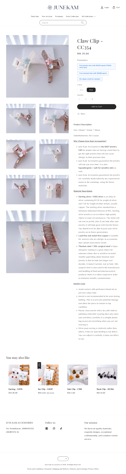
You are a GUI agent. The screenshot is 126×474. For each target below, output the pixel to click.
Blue (82, 90)
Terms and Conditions (35, 469)
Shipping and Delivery (61, 469)
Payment (48, 469)
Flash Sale (35, 16)
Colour (79, 85)
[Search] (82, 22)
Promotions (82, 60)
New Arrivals (47, 16)
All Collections (87, 16)
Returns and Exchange (78, 469)
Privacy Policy (93, 469)
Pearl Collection (72, 16)
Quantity (80, 95)
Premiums (59, 16)
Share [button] (83, 114)
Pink (91, 90)
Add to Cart (96, 106)
